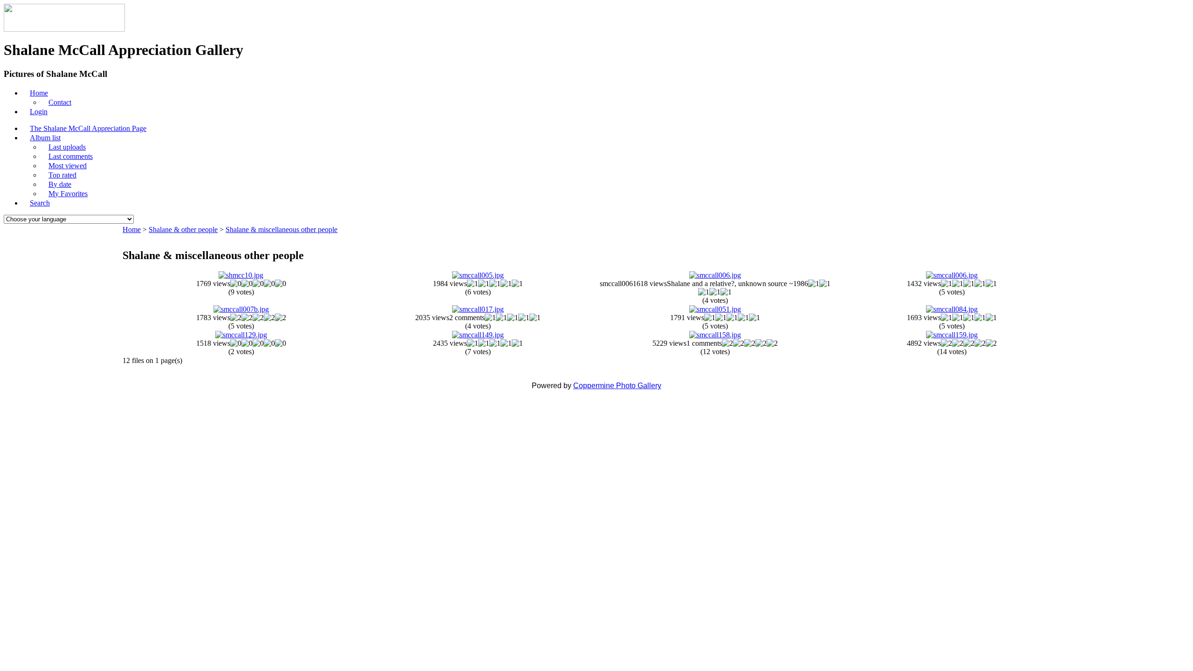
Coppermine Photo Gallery (617, 386)
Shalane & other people (183, 229)
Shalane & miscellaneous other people (281, 229)
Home (132, 229)
